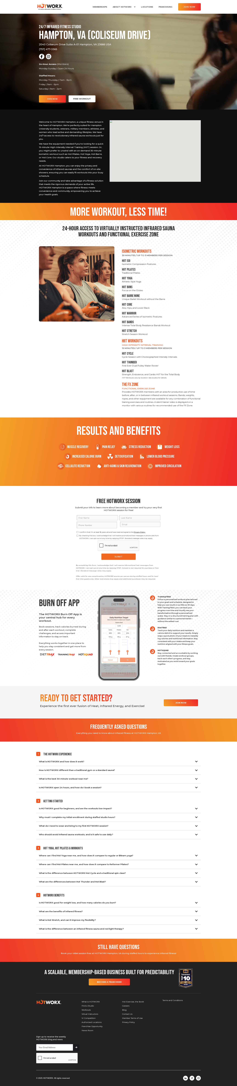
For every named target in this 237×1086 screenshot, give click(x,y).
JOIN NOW (189, 7)
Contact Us (127, 1014)
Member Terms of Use (132, 1018)
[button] (124, 7)
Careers (125, 1006)
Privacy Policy (128, 1022)
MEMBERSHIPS (100, 7)
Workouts (86, 1010)
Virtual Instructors (90, 1014)
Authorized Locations (91, 1022)
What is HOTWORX (91, 1002)
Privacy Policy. (140, 532)
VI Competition (89, 1018)
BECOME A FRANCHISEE (109, 982)
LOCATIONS (147, 7)
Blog (124, 1010)
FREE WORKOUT (82, 98)
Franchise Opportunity (92, 1026)
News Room (87, 1030)
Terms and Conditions (173, 1000)
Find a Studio (88, 1006)
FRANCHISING (166, 7)
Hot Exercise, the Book (133, 1002)
